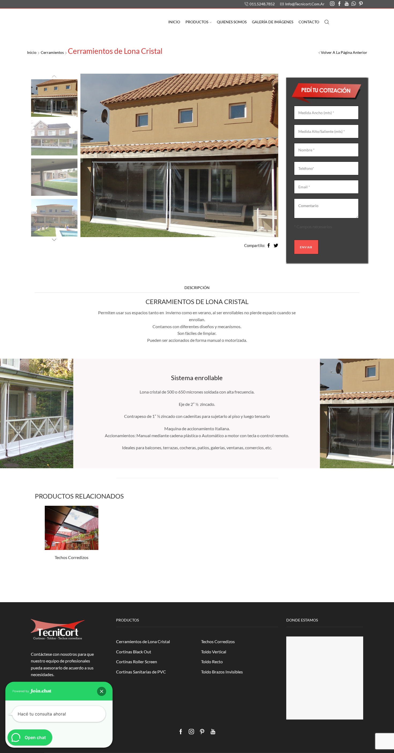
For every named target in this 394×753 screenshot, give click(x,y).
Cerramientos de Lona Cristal (143, 641)
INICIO (174, 22)
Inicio (31, 52)
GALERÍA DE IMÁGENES (272, 22)
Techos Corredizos (71, 557)
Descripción (197, 287)
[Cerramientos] (54, 97)
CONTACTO (309, 22)
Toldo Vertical (213, 651)
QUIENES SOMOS (232, 22)
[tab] (197, 288)
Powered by (21, 691)
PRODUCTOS (196, 22)
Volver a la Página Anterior (344, 52)
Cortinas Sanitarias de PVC (141, 671)
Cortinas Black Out (133, 651)
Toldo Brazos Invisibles (222, 671)
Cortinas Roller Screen (136, 661)
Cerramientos (52, 52)
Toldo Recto (212, 661)
